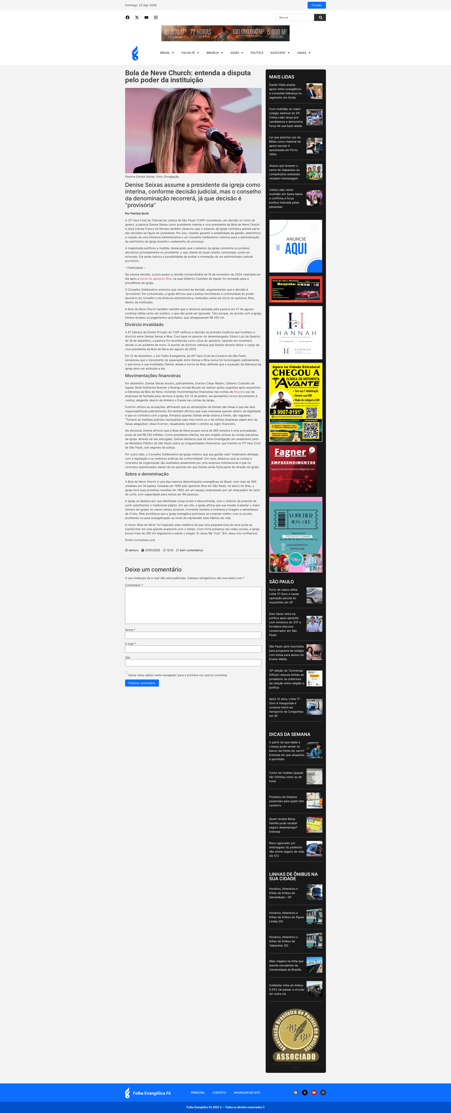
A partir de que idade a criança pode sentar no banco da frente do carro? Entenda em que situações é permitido (286, 750)
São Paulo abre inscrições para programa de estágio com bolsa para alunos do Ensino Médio (286, 653)
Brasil (165, 52)
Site (127, 657)
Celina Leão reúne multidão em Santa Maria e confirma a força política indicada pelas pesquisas (285, 198)
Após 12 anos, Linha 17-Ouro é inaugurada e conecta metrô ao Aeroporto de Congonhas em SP (286, 707)
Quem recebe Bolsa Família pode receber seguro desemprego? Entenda (283, 825)
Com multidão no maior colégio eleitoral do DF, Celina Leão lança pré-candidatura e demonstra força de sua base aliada (286, 117)
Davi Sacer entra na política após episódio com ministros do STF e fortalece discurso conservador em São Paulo (285, 624)
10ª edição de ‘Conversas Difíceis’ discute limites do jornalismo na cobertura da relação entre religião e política (286, 679)
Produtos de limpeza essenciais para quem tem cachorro (286, 801)
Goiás (234, 52)
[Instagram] (323, 1092)
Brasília (213, 52)
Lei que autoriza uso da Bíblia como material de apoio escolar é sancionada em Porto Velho (285, 146)
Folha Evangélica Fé (152, 1093)
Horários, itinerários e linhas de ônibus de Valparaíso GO (283, 941)
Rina (237, 391)
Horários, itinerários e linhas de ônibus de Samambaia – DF (283, 893)
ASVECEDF (277, 52)
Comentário (134, 585)
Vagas (301, 52)
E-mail (130, 643)
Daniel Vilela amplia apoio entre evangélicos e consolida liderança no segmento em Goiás (285, 91)
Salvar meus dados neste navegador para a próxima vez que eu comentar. (178, 675)
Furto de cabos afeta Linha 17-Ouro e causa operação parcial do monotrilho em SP (284, 596)
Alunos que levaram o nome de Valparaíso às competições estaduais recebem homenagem (284, 172)
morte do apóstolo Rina (156, 278)
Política (257, 52)
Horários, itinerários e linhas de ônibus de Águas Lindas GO (286, 917)
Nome (130, 629)
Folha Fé (188, 52)
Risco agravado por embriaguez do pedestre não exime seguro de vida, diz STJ (286, 849)
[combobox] (295, 17)
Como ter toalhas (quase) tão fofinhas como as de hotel (286, 777)
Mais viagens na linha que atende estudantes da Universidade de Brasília (286, 965)
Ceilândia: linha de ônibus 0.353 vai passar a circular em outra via (287, 989)
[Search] (320, 17)
